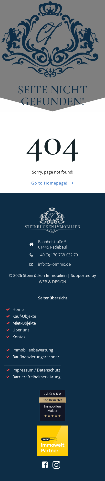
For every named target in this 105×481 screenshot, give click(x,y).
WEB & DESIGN (52, 281)
